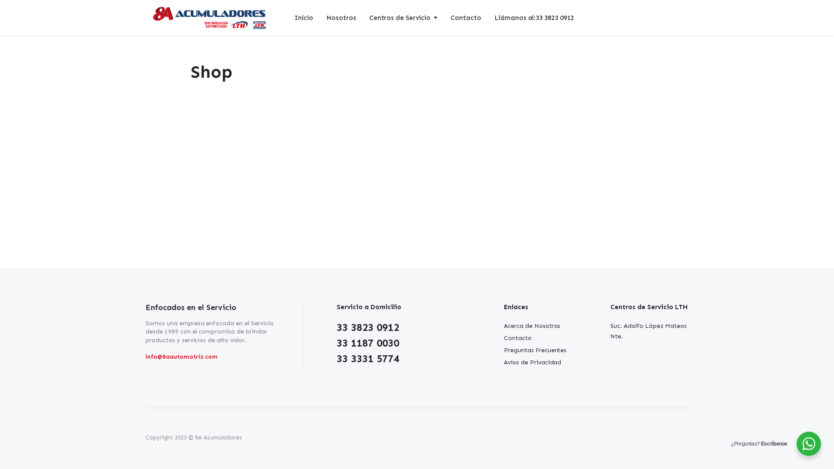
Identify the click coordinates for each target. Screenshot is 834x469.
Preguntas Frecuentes (535, 350)
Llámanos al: (534, 18)
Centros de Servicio (399, 18)
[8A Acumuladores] (210, 18)
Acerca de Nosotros (532, 326)
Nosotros (341, 18)
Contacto (465, 18)
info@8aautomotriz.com (182, 356)
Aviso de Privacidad (532, 362)
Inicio (304, 18)
